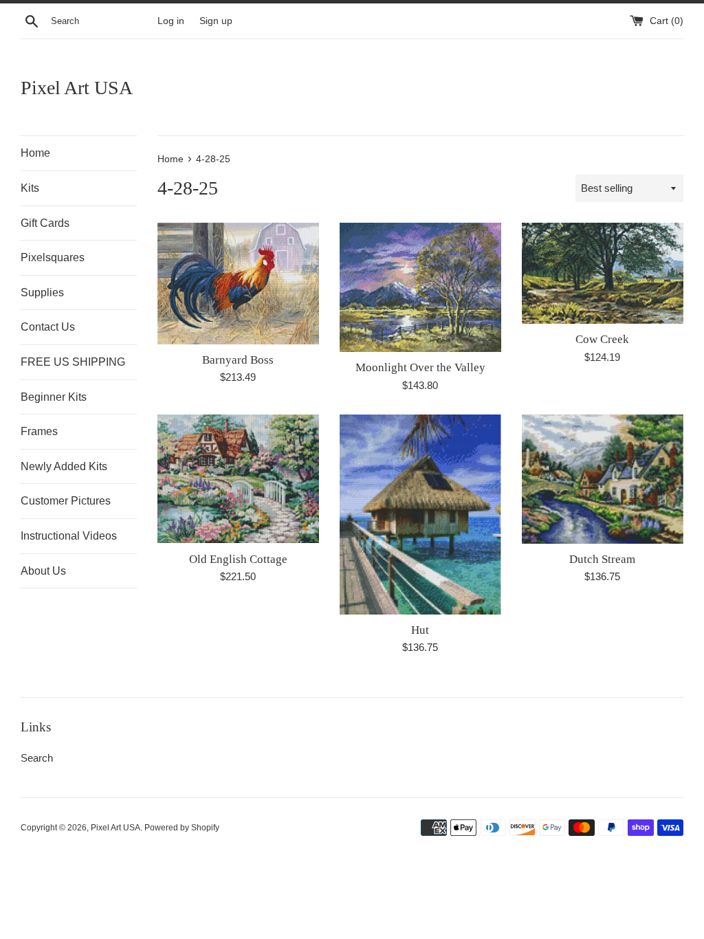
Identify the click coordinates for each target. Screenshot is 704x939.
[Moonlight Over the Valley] (420, 287)
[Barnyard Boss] (238, 283)
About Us (43, 571)
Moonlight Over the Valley (420, 367)
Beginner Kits (54, 397)
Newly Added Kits (64, 466)
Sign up (215, 21)
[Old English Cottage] (238, 479)
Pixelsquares (53, 257)
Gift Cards (45, 223)
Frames (39, 431)
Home (35, 153)
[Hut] (420, 515)
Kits (30, 188)
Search (37, 758)
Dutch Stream (602, 559)
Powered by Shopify (181, 827)
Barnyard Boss (238, 359)
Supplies (42, 292)
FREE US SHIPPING (73, 362)
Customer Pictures (66, 501)
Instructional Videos (69, 536)
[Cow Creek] (602, 273)
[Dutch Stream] (602, 479)
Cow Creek (602, 339)
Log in (170, 21)
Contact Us (48, 327)
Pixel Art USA (77, 87)
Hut (420, 630)
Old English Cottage (238, 559)
